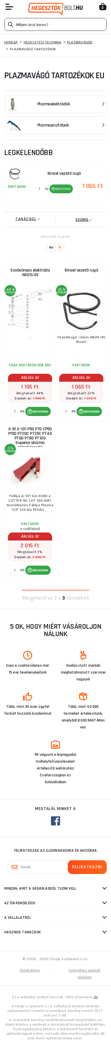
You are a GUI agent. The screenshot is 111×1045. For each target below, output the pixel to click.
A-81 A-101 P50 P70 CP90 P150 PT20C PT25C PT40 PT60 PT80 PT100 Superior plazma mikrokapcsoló (30, 437)
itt (96, 997)
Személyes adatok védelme (85, 973)
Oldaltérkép (30, 970)
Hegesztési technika (42, 42)
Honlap (11, 42)
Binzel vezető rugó (81, 270)
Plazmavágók (79, 42)
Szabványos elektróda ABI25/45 (30, 272)
